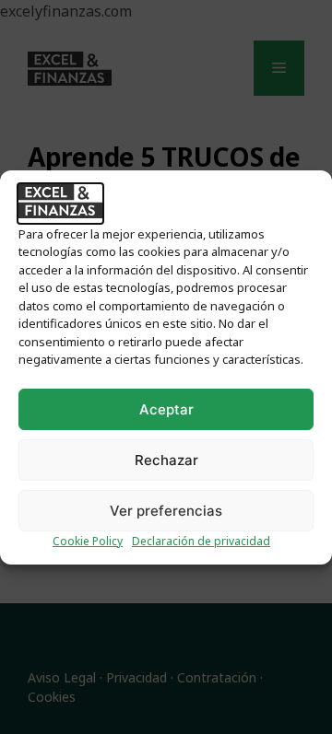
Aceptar (166, 409)
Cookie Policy (88, 541)
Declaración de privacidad (201, 541)
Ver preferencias (166, 510)
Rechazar (166, 460)
